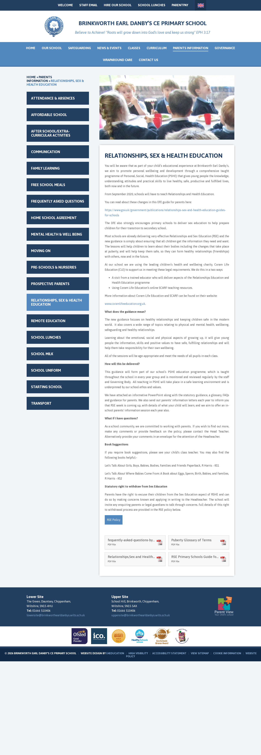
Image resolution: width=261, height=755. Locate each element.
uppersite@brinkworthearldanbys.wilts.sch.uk (141, 615)
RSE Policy (113, 519)
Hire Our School (118, 5)
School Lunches (151, 5)
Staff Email (88, 5)
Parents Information (39, 79)
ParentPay (180, 5)
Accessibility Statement (169, 653)
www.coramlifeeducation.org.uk (125, 303)
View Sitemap (200, 653)
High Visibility (138, 653)
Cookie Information (227, 653)
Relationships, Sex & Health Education (55, 82)
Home (31, 77)
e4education (115, 653)
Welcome (65, 5)
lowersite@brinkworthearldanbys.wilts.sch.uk (56, 615)
